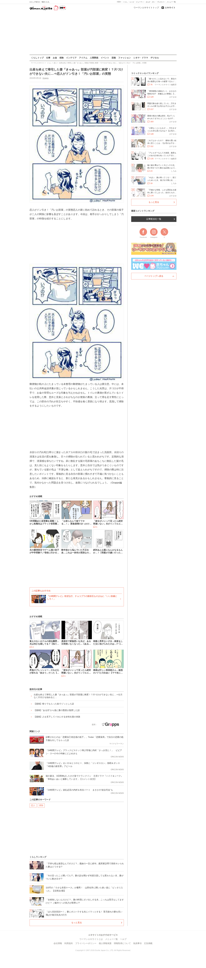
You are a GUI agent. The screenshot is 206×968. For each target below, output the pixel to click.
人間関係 (94, 57)
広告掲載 (148, 943)
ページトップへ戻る (153, 276)
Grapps (46, 78)
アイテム (83, 57)
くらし (125, 2)
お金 (55, 57)
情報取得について (122, 943)
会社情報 (58, 943)
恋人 (33, 805)
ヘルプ (123, 939)
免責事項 (137, 943)
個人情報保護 (105, 943)
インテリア (71, 57)
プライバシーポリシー (85, 943)
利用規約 (68, 943)
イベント (105, 57)
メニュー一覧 (171, 2)
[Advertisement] (103, 33)
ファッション (124, 57)
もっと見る (76, 922)
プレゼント (161, 2)
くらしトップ (37, 57)
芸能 (114, 57)
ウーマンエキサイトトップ (146, 7)
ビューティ (140, 2)
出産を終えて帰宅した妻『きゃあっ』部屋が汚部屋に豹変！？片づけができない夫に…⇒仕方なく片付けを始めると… (78, 695)
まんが (148, 2)
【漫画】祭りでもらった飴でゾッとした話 (54, 704)
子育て (119, 2)
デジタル (155, 57)
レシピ (132, 2)
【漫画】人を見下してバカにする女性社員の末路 (57, 716)
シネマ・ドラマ (140, 57)
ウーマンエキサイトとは (91, 939)
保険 (61, 57)
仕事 (48, 57)
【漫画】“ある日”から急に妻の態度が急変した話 (57, 710)
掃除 (41, 805)
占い (153, 2)
